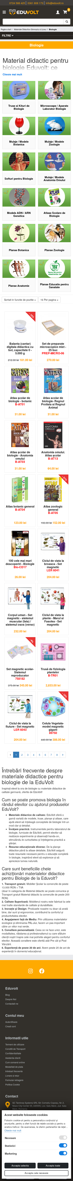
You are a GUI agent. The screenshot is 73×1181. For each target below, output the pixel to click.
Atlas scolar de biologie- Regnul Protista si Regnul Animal (53, 403)
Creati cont (10, 1026)
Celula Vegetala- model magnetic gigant (53, 728)
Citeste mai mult (12, 74)
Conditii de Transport (15, 1048)
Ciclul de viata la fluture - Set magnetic (20, 726)
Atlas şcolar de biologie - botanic (20, 401)
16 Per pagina (48, 299)
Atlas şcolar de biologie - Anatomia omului (20, 457)
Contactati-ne (11, 1003)
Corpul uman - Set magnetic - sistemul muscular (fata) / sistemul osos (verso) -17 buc (20, 620)
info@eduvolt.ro (55, 3)
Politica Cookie (12, 1084)
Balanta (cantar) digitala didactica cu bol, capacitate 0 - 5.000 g (20, 348)
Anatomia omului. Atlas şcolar (53, 455)
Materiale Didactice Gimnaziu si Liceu (30, 29)
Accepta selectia (20, 1165)
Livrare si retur (12, 1075)
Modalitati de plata (14, 1066)
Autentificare (11, 1021)
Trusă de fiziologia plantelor (53, 672)
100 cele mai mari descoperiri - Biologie (20, 564)
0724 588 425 (17, 3)
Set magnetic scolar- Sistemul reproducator (20, 674)
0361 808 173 (35, 3)
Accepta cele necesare (36, 1173)
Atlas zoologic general (53, 509)
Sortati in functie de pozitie (19, 299)
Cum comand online (15, 1062)
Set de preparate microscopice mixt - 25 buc (53, 348)
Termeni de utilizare (14, 1044)
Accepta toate (53, 1165)
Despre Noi (10, 999)
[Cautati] (66, 22)
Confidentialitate (13, 1053)
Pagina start (6, 29)
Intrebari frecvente (14, 1071)
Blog (7, 994)
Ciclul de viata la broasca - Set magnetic (53, 565)
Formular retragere (14, 1080)
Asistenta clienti (12, 1057)
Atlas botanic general (20, 508)
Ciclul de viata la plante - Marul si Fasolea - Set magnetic (53, 620)
